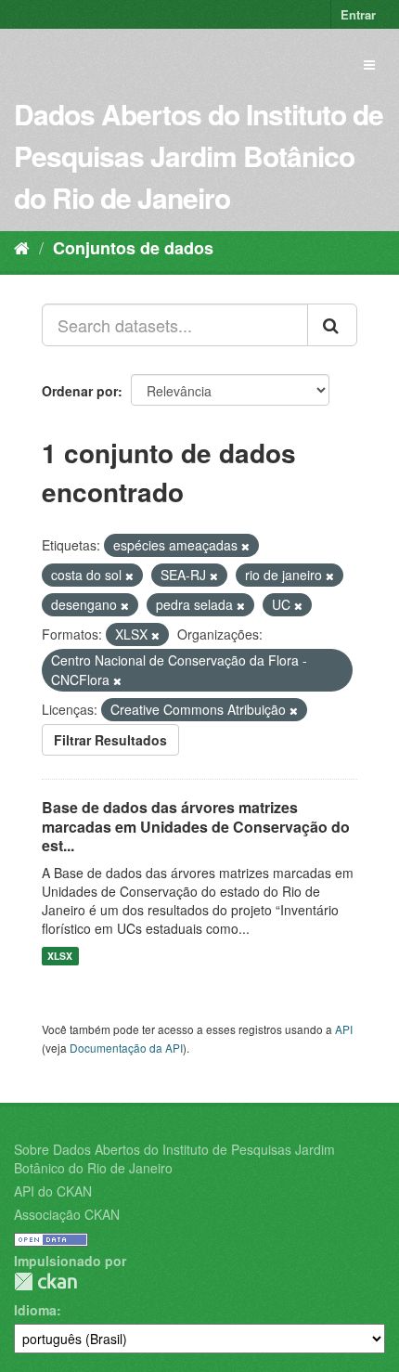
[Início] (22, 247)
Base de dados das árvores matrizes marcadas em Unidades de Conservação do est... (196, 826)
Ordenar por (80, 391)
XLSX (59, 956)
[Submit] (332, 325)
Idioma (35, 1310)
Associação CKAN (67, 1214)
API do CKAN (53, 1191)
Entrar (358, 14)
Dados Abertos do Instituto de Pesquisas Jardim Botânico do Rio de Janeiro (198, 155)
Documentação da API (126, 1047)
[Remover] (245, 545)
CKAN (45, 1281)
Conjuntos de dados (133, 248)
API (344, 1029)
